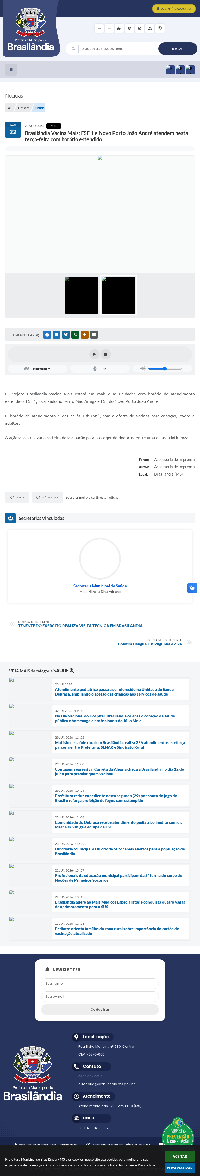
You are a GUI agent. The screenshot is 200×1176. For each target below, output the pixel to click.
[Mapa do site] (149, 28)
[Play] (94, 354)
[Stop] (106, 354)
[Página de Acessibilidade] (160, 28)
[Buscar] (177, 48)
